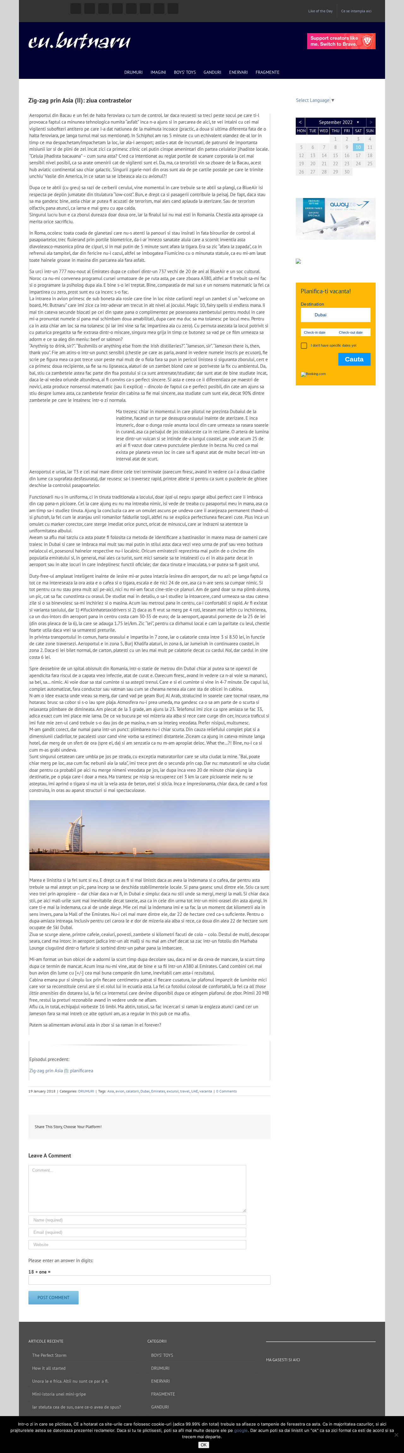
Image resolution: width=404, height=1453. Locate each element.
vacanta (205, 1091)
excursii (173, 1091)
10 (358, 147)
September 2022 (336, 122)
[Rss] (342, 1374)
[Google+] (325, 1374)
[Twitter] (316, 1374)
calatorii (132, 1091)
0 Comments (226, 1091)
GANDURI (160, 1407)
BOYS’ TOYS (162, 1355)
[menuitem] (320, 11)
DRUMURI (86, 1091)
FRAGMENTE (163, 1394)
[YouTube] (308, 1374)
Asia (110, 1091)
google (241, 1430)
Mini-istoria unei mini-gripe (59, 1394)
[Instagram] (299, 1374)
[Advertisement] (336, 494)
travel (185, 1091)
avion (120, 1091)
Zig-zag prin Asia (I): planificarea (61, 1071)
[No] (396, 1435)
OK (204, 1445)
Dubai (145, 1091)
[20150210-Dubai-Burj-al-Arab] (149, 803)
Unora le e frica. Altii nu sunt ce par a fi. (70, 1381)
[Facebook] (291, 1374)
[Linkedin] (334, 1374)
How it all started (49, 1368)
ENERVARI (160, 1381)
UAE (194, 1091)
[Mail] (351, 1374)
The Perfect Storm (49, 1355)
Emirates (158, 1091)
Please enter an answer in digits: (60, 1260)
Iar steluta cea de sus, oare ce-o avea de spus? (76, 1407)
